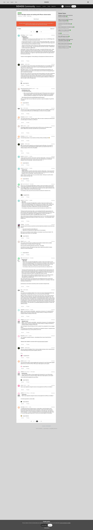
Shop (4, 2)
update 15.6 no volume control (64, 30)
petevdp (22, 360)
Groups (49, 6)
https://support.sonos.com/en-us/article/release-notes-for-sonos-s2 (33, 97)
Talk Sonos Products (24, 9)
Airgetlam (22, 64)
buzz (21, 108)
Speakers (60, 25)
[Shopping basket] (88, 2)
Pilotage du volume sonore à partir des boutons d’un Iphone (65, 16)
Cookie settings (46, 428)
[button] (67, 6)
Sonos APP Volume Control (63, 36)
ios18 (59, 33)
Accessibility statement (53, 428)
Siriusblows (23, 116)
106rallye (22, 224)
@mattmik (24, 38)
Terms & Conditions (39, 428)
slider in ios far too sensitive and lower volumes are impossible (65, 20)
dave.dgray (23, 406)
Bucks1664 (22, 335)
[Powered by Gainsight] (46, 426)
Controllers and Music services (34, 9)
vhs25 (22, 125)
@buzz (22, 311)
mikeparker (23, 309)
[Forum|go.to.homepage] (25, 6)
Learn (8, 2)
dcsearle (22, 156)
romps (22, 385)
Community (18, 9)
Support (12, 2)
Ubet (21, 184)
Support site (53, 6)
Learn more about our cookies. (65, 522)
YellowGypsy (23, 35)
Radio (16, 2)
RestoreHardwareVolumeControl (26, 88)
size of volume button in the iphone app (65, 26)
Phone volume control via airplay (64, 43)
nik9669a (22, 319)
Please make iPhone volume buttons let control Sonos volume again (65, 40)
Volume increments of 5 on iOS (64, 46)
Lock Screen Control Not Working (64, 23)
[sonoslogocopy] (46, 2)
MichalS (22, 241)
